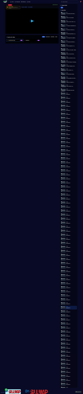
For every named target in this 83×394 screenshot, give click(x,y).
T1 (61, 7)
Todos (43, 36)
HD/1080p (52, 36)
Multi (56, 36)
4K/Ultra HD (48, 36)
